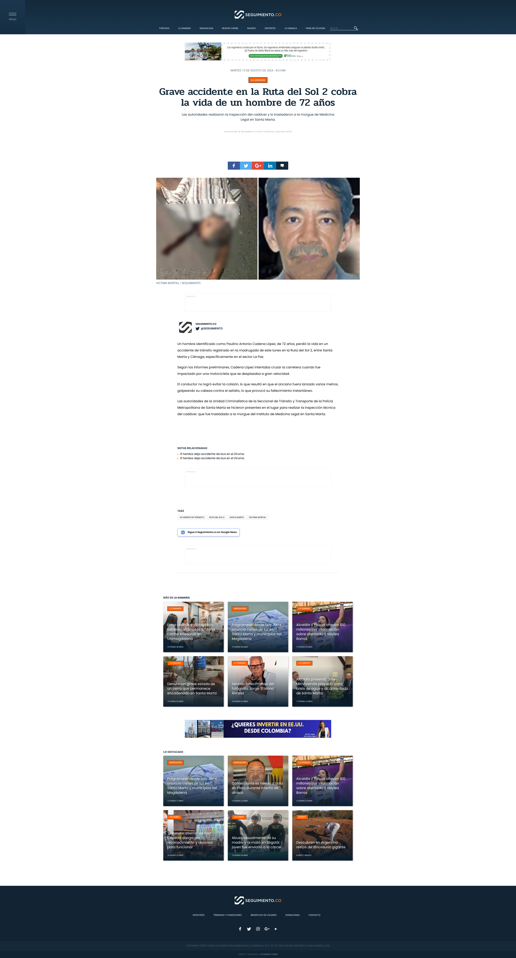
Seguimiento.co (206, 324)
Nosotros (199, 915)
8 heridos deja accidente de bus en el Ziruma (212, 454)
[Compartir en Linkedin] (270, 166)
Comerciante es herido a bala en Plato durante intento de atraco (257, 788)
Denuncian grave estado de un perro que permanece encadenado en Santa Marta (192, 688)
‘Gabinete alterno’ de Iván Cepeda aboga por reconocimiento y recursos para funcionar (190, 840)
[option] (258, 231)
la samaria (258, 80)
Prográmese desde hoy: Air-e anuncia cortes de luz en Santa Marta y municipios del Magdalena (257, 631)
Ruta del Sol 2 (217, 517)
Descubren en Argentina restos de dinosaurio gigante (320, 844)
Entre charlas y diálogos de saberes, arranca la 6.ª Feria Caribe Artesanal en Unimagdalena (191, 631)
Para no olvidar (315, 28)
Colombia (175, 817)
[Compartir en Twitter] (246, 166)
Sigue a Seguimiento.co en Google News (212, 532)
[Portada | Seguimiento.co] (258, 14)
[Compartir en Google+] (258, 166)
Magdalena (206, 28)
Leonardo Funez (269, 954)
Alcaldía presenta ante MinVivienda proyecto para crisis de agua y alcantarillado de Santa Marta (322, 686)
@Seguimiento (212, 328)
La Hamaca (291, 28)
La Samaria (184, 28)
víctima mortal (257, 517)
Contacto (314, 915)
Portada (164, 28)
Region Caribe (230, 28)
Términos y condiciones (227, 915)
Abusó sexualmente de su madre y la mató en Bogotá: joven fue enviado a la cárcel (256, 842)
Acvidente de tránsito (192, 517)
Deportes (270, 28)
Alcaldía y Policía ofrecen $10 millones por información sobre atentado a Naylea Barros (320, 631)
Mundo (251, 28)
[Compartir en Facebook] (234, 166)
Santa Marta (237, 517)
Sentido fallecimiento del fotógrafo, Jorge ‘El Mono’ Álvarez (253, 688)
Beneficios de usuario (264, 915)
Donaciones (292, 915)
